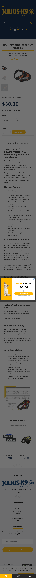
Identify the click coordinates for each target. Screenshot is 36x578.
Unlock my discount (23, 293)
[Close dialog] (34, 279)
